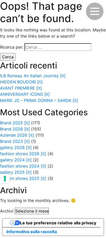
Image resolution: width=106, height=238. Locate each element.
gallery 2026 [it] (16, 147)
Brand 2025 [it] (15, 122)
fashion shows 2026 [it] (23, 153)
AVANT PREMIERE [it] (21, 88)
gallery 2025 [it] (16, 172)
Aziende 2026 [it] (17, 135)
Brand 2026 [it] (15, 128)
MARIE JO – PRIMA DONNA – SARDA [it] (39, 100)
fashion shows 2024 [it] (23, 166)
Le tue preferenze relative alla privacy (58, 222)
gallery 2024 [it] (16, 159)
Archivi (6, 211)
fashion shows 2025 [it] (23, 178)
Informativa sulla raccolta (31, 231)
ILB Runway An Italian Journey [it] (33, 75)
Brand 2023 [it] (15, 141)
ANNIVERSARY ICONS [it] (25, 94)
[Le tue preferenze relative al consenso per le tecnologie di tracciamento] (5, 178)
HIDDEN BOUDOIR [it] (21, 81)
